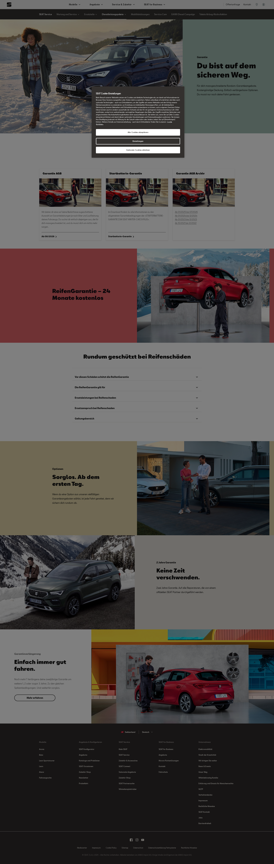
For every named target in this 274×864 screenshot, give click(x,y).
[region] (138, 122)
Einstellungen (138, 141)
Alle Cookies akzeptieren (138, 132)
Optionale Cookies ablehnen (138, 150)
